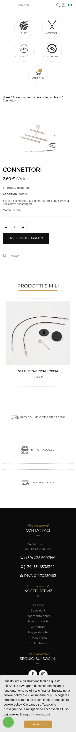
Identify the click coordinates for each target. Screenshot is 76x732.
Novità (24, 56)
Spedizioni (38, 610)
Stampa (14, 256)
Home (6, 97)
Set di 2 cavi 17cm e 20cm (38, 371)
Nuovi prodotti (38, 621)
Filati (24, 33)
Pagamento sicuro (38, 616)
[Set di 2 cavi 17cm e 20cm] (38, 333)
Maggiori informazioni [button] (35, 714)
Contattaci (38, 627)
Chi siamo (38, 605)
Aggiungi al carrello (26, 238)
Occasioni (52, 56)
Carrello (38, 74)
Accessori (52, 33)
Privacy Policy (37, 637)
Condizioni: (10, 194)
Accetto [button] (38, 724)
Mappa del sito (38, 632)
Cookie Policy (38, 643)
